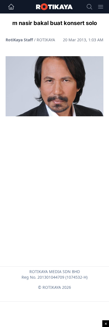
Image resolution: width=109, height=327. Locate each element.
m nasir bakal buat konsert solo (54, 23)
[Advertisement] (54, 178)
